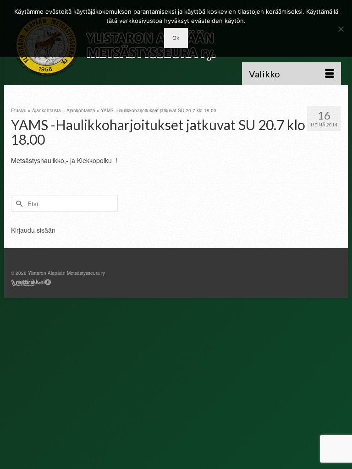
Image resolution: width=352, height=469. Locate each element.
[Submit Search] (18, 204)
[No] (340, 28)
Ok (176, 37)
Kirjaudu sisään (33, 229)
